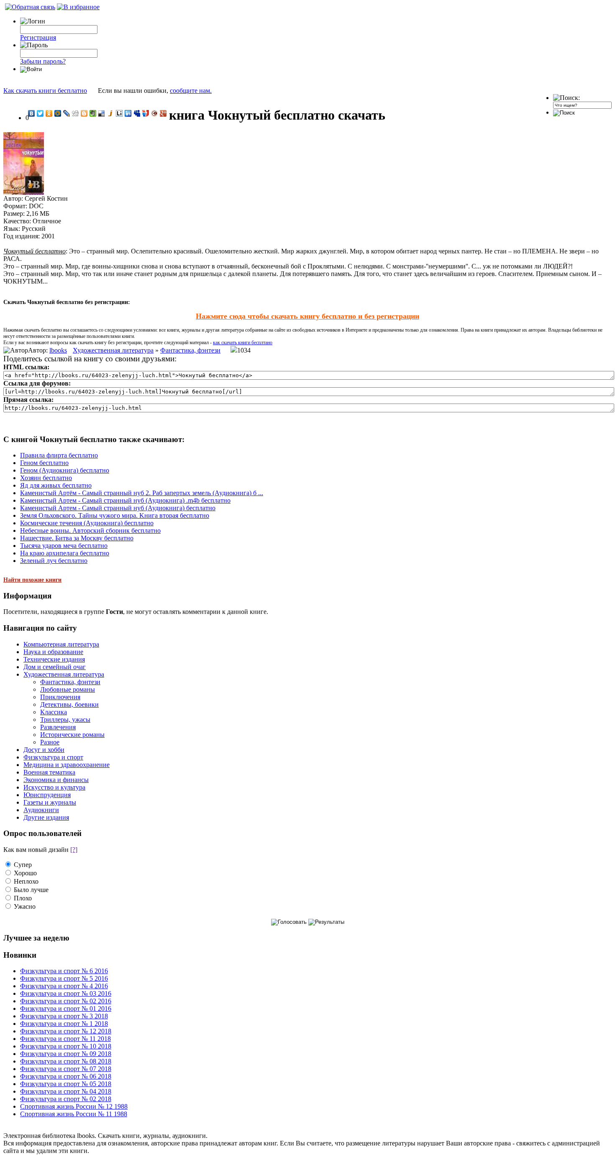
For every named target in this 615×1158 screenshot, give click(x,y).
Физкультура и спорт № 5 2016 (64, 978)
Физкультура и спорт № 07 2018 (65, 1068)
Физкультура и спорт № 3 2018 (64, 1016)
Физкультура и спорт (53, 757)
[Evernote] (93, 113)
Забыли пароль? (43, 61)
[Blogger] (84, 113)
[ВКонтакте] (31, 113)
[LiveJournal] (66, 113)
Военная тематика (49, 772)
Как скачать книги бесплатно (45, 90)
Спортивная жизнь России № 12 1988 (74, 1106)
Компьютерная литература (61, 644)
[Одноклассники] (49, 113)
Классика (53, 712)
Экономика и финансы (56, 779)
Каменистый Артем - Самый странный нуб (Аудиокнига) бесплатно (117, 507)
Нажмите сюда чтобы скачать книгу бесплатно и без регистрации (307, 316)
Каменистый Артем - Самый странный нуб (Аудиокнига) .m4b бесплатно (125, 500)
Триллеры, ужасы (65, 719)
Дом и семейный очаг (54, 666)
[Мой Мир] (58, 113)
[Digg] (75, 113)
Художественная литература (113, 350)
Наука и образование (53, 651)
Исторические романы (72, 734)
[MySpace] (137, 113)
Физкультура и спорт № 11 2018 (65, 1038)
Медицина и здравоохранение (66, 764)
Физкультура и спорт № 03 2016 (65, 993)
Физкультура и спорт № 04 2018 (65, 1091)
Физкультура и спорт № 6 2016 (64, 970)
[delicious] (101, 113)
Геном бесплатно (44, 462)
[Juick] (110, 113)
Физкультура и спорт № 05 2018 (65, 1083)
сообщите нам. (191, 90)
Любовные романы (67, 689)
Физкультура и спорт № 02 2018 (65, 1098)
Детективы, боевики (69, 704)
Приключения (60, 696)
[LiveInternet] (119, 113)
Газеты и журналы (49, 802)
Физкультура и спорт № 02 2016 (65, 1001)
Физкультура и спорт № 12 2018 (65, 1031)
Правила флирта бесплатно (59, 455)
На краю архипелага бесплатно (64, 553)
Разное (49, 742)
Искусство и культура (54, 787)
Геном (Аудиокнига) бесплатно (64, 470)
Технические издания (54, 659)
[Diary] (154, 113)
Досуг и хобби (43, 749)
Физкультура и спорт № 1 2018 (64, 1023)
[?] (73, 849)
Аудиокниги (41, 809)
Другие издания (46, 817)
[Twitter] (40, 113)
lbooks (58, 350)
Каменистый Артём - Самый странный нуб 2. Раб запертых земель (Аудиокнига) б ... (141, 492)
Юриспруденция (47, 794)
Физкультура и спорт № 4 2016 (64, 985)
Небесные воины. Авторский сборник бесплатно (90, 530)
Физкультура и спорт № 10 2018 (65, 1046)
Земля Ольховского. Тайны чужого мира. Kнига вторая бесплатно (114, 515)
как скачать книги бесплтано (242, 342)
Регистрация (38, 37)
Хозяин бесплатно (46, 477)
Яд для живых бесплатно (56, 485)
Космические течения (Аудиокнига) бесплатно (87, 523)
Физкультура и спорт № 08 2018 (65, 1061)
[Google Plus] (163, 113)
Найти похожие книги (32, 580)
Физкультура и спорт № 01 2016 (65, 1008)
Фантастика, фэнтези (190, 350)
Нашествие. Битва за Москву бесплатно (76, 538)
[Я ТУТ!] (145, 113)
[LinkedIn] (128, 113)
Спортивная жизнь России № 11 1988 (73, 1113)
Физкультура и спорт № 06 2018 (65, 1076)
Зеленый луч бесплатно (53, 560)
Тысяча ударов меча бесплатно (64, 545)
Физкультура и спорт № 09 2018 (65, 1053)
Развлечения (58, 727)
